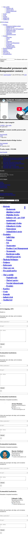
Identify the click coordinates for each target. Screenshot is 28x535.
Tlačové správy (4, 187)
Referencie (7, 265)
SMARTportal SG (13, 257)
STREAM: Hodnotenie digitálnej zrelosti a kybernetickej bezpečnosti (13, 164)
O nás (1, 182)
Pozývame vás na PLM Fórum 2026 (12, 162)
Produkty (7, 234)
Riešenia (6, 206)
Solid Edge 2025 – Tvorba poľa (11, 166)
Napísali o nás (3, 186)
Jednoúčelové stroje (14, 231)
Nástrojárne (11, 229)
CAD (25, 74)
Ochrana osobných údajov (6, 193)
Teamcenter (11, 245)
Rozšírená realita (13, 254)
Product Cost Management (17, 248)
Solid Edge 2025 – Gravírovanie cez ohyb (13, 167)
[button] (0, 303)
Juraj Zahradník (4, 143)
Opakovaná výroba (13, 223)
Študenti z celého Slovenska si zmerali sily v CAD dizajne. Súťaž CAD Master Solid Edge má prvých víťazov (15, 159)
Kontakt (2, 183)
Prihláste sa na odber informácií (7, 194)
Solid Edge (10, 237)
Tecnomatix (11, 251)
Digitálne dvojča (12, 215)
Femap (9, 240)
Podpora (6, 262)
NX (7, 243)
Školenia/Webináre (10, 259)
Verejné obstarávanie (5, 184)
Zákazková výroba (13, 226)
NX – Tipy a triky (7, 125)
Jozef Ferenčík (7, 74)
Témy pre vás (8, 268)
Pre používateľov (10, 271)
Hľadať (2, 61)
